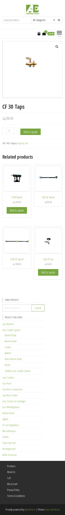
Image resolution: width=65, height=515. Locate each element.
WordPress (30, 509)
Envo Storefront (52, 509)
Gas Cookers (8, 377)
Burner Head (10, 341)
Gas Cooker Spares (11, 330)
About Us (11, 472)
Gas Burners (8, 324)
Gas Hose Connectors (12, 389)
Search (38, 308)
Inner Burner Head (13, 359)
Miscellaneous (9, 431)
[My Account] (39, 33)
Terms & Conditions (16, 496)
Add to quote (31, 131)
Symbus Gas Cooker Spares (18, 371)
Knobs (8, 365)
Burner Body (10, 335)
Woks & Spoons (9, 455)
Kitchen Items (8, 413)
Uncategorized (8, 449)
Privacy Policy (13, 490)
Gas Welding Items (11, 407)
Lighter (5, 419)
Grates (8, 347)
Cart (9, 478)
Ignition (8, 353)
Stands (5, 437)
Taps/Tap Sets (23, 143)
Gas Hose (7, 383)
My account (12, 484)
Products (11, 466)
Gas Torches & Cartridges (14, 401)
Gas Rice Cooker (10, 395)
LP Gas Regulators (10, 425)
